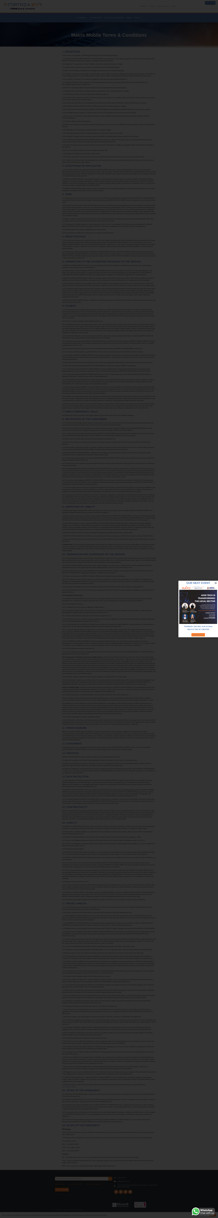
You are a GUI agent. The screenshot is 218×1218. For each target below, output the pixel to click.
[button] (215, 583)
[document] (109, 609)
